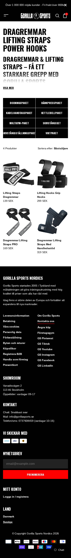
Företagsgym (45, 332)
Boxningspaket (19, 103)
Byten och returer (14, 343)
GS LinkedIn (45, 365)
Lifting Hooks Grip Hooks (48, 194)
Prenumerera (35, 474)
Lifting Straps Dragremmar (11, 194)
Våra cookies (11, 326)
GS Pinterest (45, 338)
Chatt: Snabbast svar (15, 412)
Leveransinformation (16, 315)
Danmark (8, 516)
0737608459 (26, 420)
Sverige (7, 521)
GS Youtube (45, 349)
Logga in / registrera (16, 496)
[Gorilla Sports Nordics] (35, 15)
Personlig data (12, 332)
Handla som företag (15, 359)
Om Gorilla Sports (48, 315)
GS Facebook (46, 360)
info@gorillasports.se (21, 416)
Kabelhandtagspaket (19, 113)
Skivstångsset (52, 123)
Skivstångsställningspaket (19, 133)
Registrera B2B (12, 353)
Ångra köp (44, 327)
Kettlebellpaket (51, 113)
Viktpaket (52, 133)
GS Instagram (46, 354)
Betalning (9, 321)
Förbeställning (12, 337)
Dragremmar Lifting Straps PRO (15, 242)
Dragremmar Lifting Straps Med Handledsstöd (49, 244)
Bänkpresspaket (51, 103)
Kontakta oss (45, 321)
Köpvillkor (9, 348)
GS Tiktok (43, 343)
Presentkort (10, 364)
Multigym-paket (19, 123)
